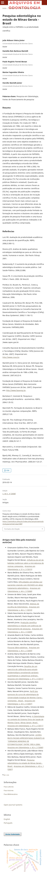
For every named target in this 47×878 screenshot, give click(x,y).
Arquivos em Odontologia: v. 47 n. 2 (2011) (25, 726)
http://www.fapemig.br (16, 390)
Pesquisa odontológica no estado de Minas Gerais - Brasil (25, 763)
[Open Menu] (2, 2)
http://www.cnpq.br (11, 357)
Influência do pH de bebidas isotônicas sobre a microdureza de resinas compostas (26, 563)
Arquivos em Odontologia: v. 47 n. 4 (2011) (25, 679)
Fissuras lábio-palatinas (18, 647)
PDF (7, 470)
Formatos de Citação (12, 529)
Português (8, 823)
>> (8, 775)
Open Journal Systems (13, 805)
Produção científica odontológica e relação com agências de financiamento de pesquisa (24, 625)
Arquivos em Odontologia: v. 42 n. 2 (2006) (25, 747)
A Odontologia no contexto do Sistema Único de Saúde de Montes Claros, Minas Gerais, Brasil (26, 719)
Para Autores (8, 790)
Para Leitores (9, 787)
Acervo (12, 8)
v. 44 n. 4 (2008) (23, 8)
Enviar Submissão (13, 834)
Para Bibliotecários (11, 794)
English (7, 819)
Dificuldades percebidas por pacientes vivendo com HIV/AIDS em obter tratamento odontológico (25, 585)
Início (5, 8)
